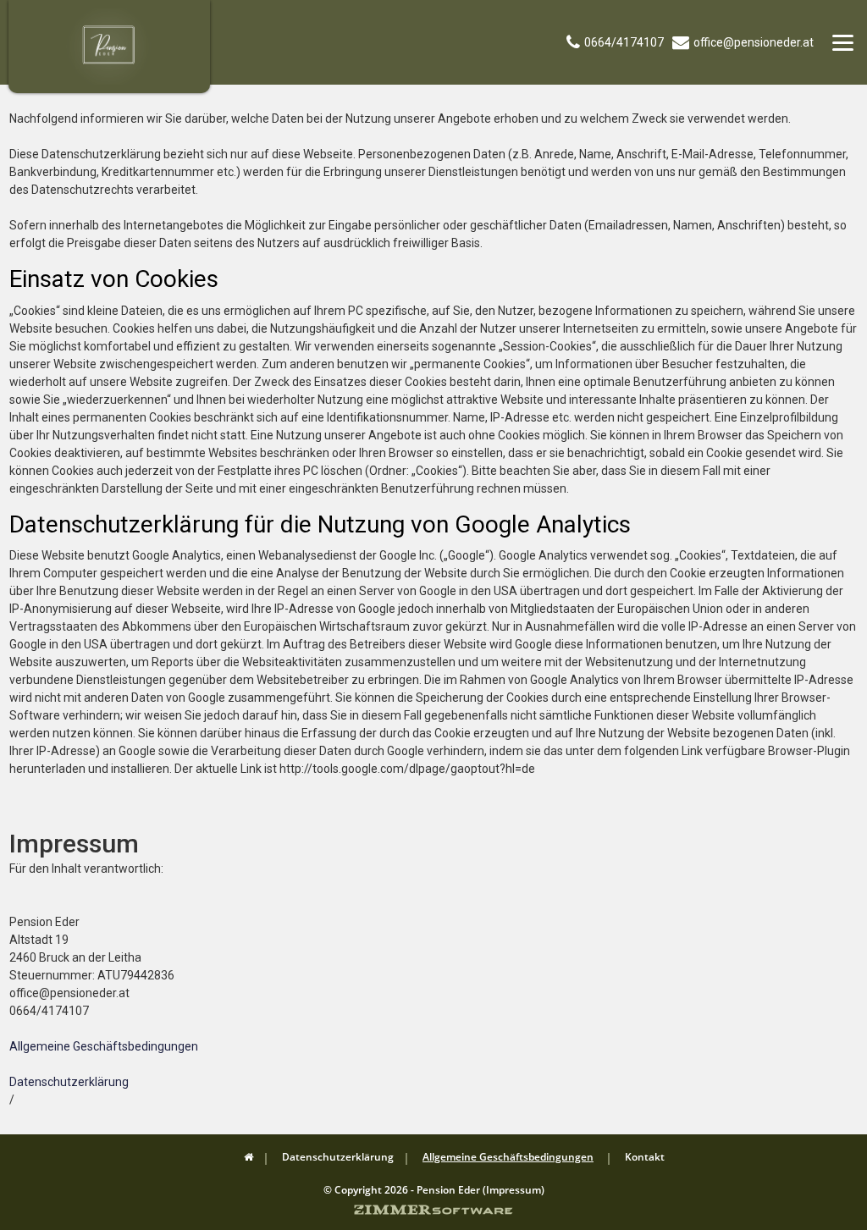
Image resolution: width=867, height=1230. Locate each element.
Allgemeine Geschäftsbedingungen (103, 1046)
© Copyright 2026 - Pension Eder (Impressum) (433, 1190)
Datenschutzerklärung (69, 1082)
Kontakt (645, 1157)
